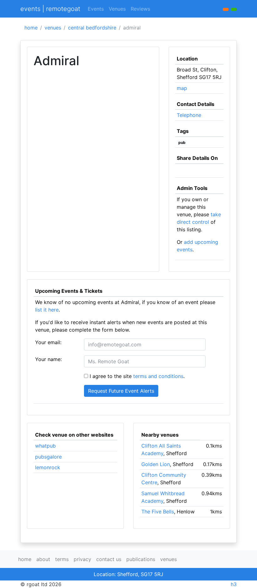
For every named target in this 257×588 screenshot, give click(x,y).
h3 (234, 584)
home (31, 27)
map (182, 88)
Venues (117, 9)
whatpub (45, 446)
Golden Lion (155, 464)
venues (53, 27)
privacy (82, 559)
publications (140, 559)
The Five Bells (157, 511)
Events (96, 9)
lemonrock (47, 467)
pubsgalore (48, 457)
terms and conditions (158, 376)
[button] (234, 9)
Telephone (189, 115)
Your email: (48, 342)
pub (182, 142)
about (43, 559)
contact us (108, 559)
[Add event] (225, 9)
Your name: (48, 359)
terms (62, 559)
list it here (47, 310)
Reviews (140, 9)
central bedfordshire (92, 27)
